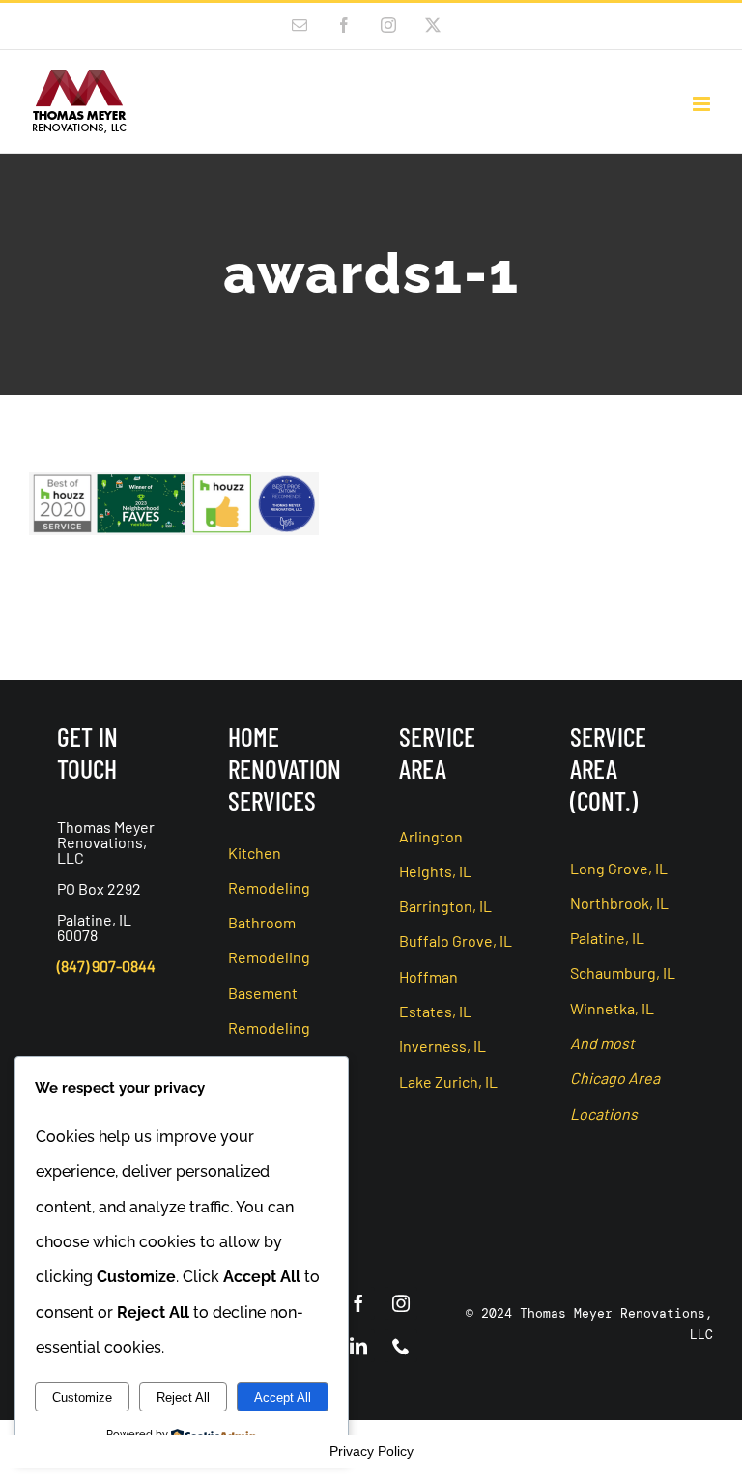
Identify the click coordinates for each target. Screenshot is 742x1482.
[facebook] (358, 1303)
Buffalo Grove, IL (455, 940)
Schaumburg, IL (622, 972)
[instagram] (401, 1303)
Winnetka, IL (612, 1008)
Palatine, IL (607, 937)
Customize (82, 1397)
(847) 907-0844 (106, 965)
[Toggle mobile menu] (703, 104)
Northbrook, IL (619, 903)
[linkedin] (358, 1345)
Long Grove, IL (619, 868)
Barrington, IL (445, 906)
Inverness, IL (442, 1046)
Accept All (282, 1397)
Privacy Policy (371, 1451)
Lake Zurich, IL (448, 1081)
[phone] (401, 1345)
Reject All (183, 1397)
